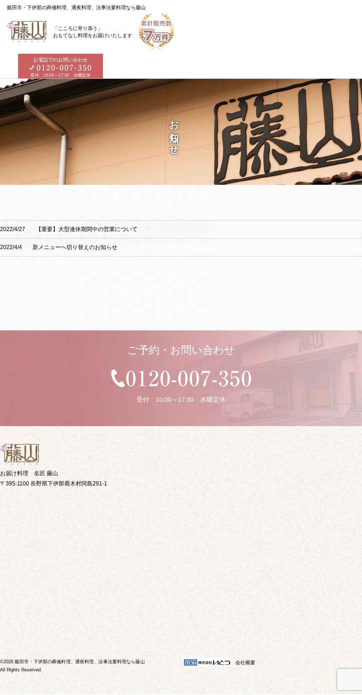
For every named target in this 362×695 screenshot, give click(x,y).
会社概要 (245, 662)
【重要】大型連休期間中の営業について (69, 229)
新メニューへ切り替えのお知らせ (58, 247)
